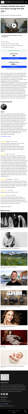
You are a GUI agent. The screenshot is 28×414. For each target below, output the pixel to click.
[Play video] (14, 25)
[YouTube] (2, 394)
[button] (25, 411)
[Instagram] (7, 394)
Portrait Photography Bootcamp (8, 326)
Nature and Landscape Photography (9, 267)
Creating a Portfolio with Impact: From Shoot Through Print (11, 36)
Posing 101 (3, 346)
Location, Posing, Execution (7, 228)
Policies (14, 412)
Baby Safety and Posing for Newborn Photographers (12, 366)
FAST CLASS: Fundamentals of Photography (11, 306)
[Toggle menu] (26, 2)
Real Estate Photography (6, 286)
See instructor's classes (6, 136)
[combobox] (14, 2)
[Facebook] (4, 394)
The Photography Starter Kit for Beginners (10, 248)
